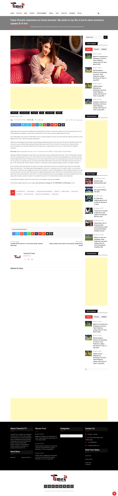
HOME (12, 13)
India (25, 13)
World (51, 13)
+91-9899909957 (92, 442)
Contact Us (88, 455)
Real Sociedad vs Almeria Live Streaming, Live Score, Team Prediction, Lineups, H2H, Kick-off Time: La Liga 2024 (46, 447)
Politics (19, 13)
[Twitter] (17, 233)
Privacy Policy (88, 459)
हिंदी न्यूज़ (80, 13)
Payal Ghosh (19, 194)
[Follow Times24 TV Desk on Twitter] (27, 120)
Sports (32, 13)
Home (13, 26)
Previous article (15, 242)
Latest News (49, 112)
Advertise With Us (26, 457)
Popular (96, 49)
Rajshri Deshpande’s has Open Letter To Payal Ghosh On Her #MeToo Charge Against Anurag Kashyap (44, 151)
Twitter (50, 179)
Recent (89, 49)
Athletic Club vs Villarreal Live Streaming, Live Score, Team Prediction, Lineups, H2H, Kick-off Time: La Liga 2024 (46, 457)
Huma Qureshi (74, 191)
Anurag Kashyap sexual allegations (44, 191)
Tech (57, 13)
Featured (34, 112)
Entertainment (42, 13)
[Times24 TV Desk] (32, 120)
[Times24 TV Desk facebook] (29, 120)
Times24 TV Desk (29, 253)
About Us (13, 457)
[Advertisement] (46, 98)
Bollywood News (65, 191)
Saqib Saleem (55, 194)
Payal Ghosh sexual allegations (43, 194)
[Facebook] (14, 233)
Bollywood (27, 26)
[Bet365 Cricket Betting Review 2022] (89, 181)
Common (103, 49)
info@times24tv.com (93, 445)
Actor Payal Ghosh (20, 191)
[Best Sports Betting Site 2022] (89, 190)
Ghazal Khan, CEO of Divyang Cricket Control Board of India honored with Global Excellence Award (100, 227)
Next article (79, 242)
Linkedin (57, 179)
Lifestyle (64, 13)
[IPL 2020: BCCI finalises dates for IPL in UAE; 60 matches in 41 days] (89, 198)
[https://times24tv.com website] (30, 120)
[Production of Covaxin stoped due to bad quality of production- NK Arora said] (89, 211)
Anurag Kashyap (30, 191)
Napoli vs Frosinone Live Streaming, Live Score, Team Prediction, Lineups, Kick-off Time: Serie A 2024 (100, 60)
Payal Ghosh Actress (29, 194)
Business (72, 13)
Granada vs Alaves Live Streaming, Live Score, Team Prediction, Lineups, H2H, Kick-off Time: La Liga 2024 (100, 105)
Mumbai (59, 112)
